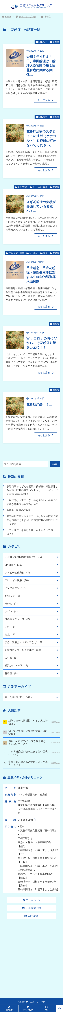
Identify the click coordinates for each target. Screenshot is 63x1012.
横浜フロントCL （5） (17, 665)
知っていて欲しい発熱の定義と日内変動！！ (34, 732)
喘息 (45, 253)
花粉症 (56, 42)
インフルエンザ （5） (17, 588)
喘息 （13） (11, 634)
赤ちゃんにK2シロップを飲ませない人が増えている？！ (34, 742)
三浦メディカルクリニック (32, 1001)
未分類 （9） (12, 657)
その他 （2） (12, 603)
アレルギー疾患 (39, 187)
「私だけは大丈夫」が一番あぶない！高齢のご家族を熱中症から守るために (32, 502)
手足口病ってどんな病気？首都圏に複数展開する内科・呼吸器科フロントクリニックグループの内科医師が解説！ (32, 490)
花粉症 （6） (12, 673)
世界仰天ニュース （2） (18, 619)
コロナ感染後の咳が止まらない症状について (34, 753)
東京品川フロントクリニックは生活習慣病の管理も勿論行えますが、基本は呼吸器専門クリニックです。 (32, 520)
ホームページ (33, 899)
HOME (8, 17)
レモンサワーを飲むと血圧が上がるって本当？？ (30, 532)
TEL (47, 1010)
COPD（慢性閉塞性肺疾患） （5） (24, 557)
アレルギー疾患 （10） (17, 580)
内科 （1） (11, 626)
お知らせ (33, 253)
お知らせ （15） (14, 595)
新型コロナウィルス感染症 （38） (23, 650)
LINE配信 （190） (15, 564)
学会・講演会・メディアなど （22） (25, 642)
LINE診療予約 (33, 908)
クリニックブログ (27, 17)
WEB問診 (33, 916)
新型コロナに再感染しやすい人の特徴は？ (34, 722)
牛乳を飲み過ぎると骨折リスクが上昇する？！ (34, 763)
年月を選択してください (18, 697)
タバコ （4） (12, 611)
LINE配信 (42, 42)
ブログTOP (27, 1010)
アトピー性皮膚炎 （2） (18, 572)
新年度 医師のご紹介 (19, 510)
